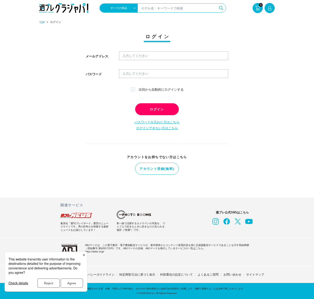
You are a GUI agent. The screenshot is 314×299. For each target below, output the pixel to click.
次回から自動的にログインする (161, 89)
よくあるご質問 (208, 274)
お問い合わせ (232, 274)
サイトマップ (255, 274)
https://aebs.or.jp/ (94, 251)
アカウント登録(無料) (157, 168)
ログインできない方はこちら (157, 128)
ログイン (157, 109)
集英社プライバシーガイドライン (92, 274)
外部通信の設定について (176, 274)
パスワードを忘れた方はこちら (157, 122)
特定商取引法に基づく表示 (137, 274)
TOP (42, 22)
